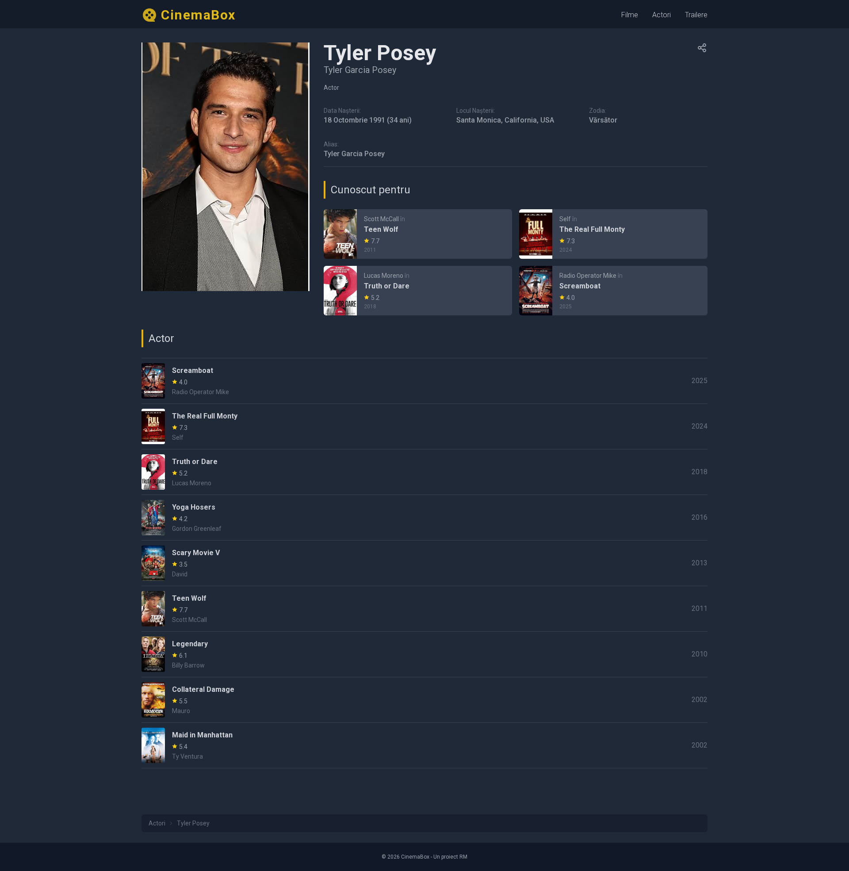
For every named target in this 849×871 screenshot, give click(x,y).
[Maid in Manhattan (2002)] (425, 745)
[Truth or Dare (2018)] (418, 290)
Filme (629, 15)
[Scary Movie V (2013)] (425, 563)
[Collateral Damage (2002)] (425, 699)
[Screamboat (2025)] (613, 290)
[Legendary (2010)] (425, 654)
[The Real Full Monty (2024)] (613, 234)
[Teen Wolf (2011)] (418, 234)
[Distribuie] (702, 47)
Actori (661, 15)
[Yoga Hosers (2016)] (425, 517)
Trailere (696, 15)
